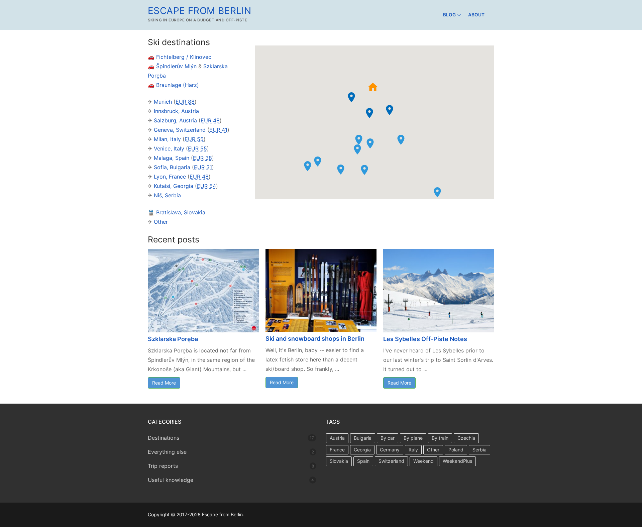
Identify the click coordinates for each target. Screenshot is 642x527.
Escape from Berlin (199, 10)
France (337, 449)
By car (388, 438)
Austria (337, 438)
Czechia (466, 438)
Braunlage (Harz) (177, 85)
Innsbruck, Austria (176, 111)
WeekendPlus (457, 461)
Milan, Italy (167, 139)
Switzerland (391, 461)
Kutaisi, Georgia (173, 186)
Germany (390, 449)
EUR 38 (202, 157)
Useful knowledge (170, 480)
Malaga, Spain (171, 157)
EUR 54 (206, 186)
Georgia (362, 449)
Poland (455, 449)
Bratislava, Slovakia (180, 212)
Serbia (479, 449)
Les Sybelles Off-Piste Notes (425, 338)
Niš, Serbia (167, 195)
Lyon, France (170, 176)
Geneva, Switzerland (180, 129)
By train (440, 438)
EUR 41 (218, 129)
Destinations (163, 437)
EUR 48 (210, 120)
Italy (413, 449)
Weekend (423, 461)
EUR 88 (185, 101)
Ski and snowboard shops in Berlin (314, 338)
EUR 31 (203, 167)
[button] (369, 113)
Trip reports (163, 465)
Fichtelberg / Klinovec (183, 57)
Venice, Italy (169, 148)
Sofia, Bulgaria (172, 167)
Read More (164, 383)
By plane (413, 438)
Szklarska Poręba (173, 338)
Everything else (167, 451)
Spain (363, 461)
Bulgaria (362, 438)
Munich (163, 101)
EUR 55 (194, 139)
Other (161, 221)
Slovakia (339, 461)
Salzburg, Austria (175, 120)
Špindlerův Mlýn (176, 66)
